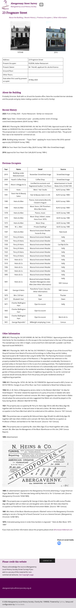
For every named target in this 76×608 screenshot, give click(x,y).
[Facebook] (59, 543)
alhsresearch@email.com (63, 530)
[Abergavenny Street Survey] (5, 5)
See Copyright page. (26, 575)
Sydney (62, 602)
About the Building (16, 17)
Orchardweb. (20, 604)
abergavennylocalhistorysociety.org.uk (16, 588)
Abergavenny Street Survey (24, 3)
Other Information (60, 17)
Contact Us (47, 561)
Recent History (30, 17)
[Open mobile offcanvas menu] (40, 5)
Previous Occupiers (44, 17)
